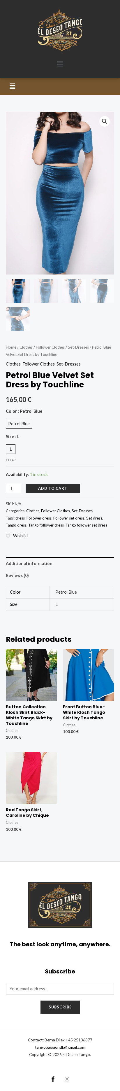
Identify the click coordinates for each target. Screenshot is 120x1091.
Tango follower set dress (86, 525)
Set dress (94, 518)
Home (11, 347)
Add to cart (52, 488)
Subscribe (60, 1007)
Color (24, 411)
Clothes (26, 347)
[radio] (19, 424)
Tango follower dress (46, 525)
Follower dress (39, 518)
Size (13, 436)
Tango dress (16, 525)
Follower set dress (68, 518)
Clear (11, 460)
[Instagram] (67, 1079)
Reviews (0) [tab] (17, 575)
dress (20, 518)
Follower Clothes (50, 347)
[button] (60, 63)
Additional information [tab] (29, 563)
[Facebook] (53, 1079)
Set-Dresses (78, 347)
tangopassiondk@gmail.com (60, 1047)
